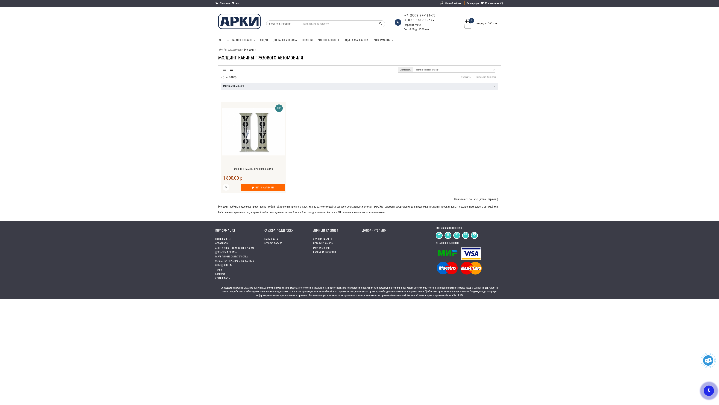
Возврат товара (273, 243)
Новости (307, 40)
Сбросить (466, 77)
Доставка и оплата (285, 40)
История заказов (323, 243)
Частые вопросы (328, 40)
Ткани (218, 269)
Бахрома (220, 274)
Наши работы (223, 239)
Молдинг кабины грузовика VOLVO (253, 169)
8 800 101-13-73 (418, 20)
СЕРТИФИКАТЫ (222, 278)
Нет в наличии (264, 187)
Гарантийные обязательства (231, 256)
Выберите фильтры (486, 77)
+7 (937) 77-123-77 (420, 15)
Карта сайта (271, 239)
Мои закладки (321, 248)
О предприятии (223, 265)
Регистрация (472, 3)
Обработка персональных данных (234, 261)
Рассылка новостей (324, 252)
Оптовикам (221, 243)
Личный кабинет (453, 3)
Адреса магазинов (356, 40)
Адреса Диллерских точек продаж (234, 248)
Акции (264, 40)
